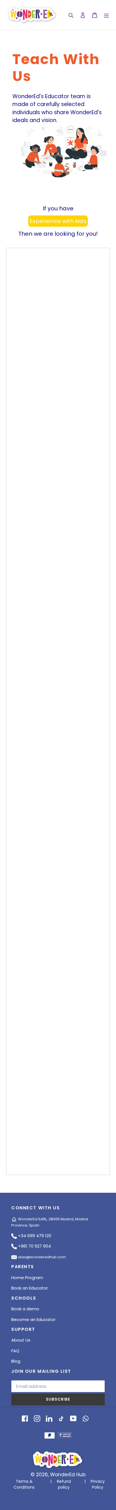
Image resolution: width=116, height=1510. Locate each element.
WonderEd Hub (68, 1474)
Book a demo (25, 1309)
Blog (15, 1361)
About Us (20, 1340)
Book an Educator (29, 1288)
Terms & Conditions (24, 1484)
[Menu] (106, 15)
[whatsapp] (85, 1418)
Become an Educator (33, 1319)
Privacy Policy (98, 1484)
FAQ (15, 1351)
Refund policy (64, 1484)
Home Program (27, 1278)
